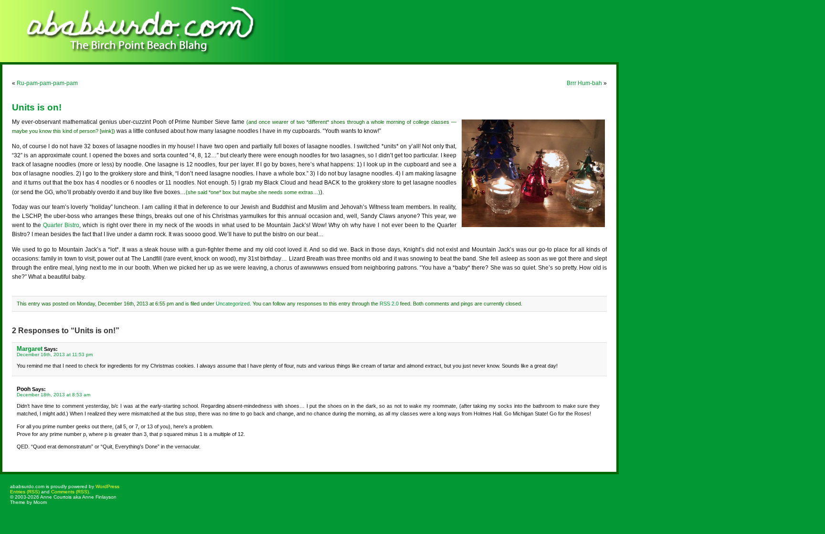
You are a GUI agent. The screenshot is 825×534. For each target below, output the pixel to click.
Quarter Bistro (61, 225)
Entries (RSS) (25, 491)
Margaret (29, 348)
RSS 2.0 (389, 303)
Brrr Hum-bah (584, 83)
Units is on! (37, 107)
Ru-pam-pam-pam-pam (47, 83)
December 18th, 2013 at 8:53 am (53, 394)
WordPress (107, 486)
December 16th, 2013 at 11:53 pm (55, 354)
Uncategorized (233, 303)
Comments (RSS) (70, 491)
